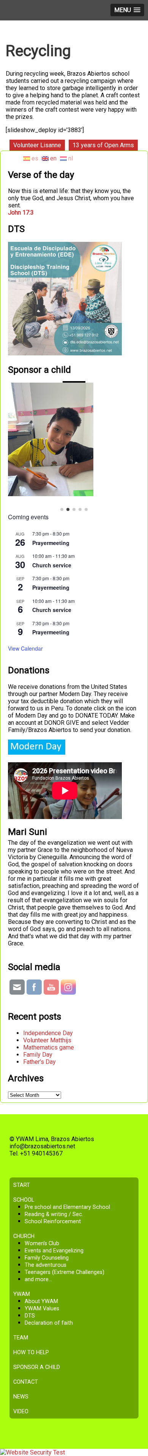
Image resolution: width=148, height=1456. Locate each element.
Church (24, 1236)
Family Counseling (47, 1258)
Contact (25, 1382)
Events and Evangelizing (54, 1250)
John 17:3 (21, 212)
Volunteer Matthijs (47, 1040)
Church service (51, 565)
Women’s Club (42, 1243)
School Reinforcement (53, 1221)
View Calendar (25, 648)
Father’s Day (39, 1061)
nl (70, 158)
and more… (38, 1279)
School (23, 1200)
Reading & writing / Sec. (54, 1214)
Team (20, 1338)
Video (20, 1411)
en (53, 158)
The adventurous (45, 1265)
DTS (30, 1316)
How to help (31, 1352)
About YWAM (41, 1301)
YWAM (21, 1294)
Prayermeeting (50, 543)
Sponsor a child (36, 1367)
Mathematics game (48, 1047)
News (20, 1397)
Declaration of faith (49, 1323)
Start (21, 1185)
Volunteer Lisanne (37, 145)
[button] (61, 509)
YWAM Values (42, 1308)
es (34, 158)
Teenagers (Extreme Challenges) (64, 1272)
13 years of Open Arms (103, 145)
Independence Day (48, 1033)
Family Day (37, 1054)
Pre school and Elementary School (67, 1207)
